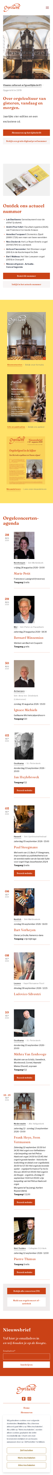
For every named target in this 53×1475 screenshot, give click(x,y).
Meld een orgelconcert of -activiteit (26, 1302)
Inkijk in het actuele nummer (26, 284)
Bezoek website (24, 790)
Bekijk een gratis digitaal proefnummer (26, 141)
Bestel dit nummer (26, 276)
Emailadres (9, 1351)
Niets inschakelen (26, 1458)
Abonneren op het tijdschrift (26, 132)
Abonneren (26, 1412)
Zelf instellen (26, 1450)
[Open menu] (47, 7)
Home (26, 1408)
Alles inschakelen (26, 1465)
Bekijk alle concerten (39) (26, 1291)
